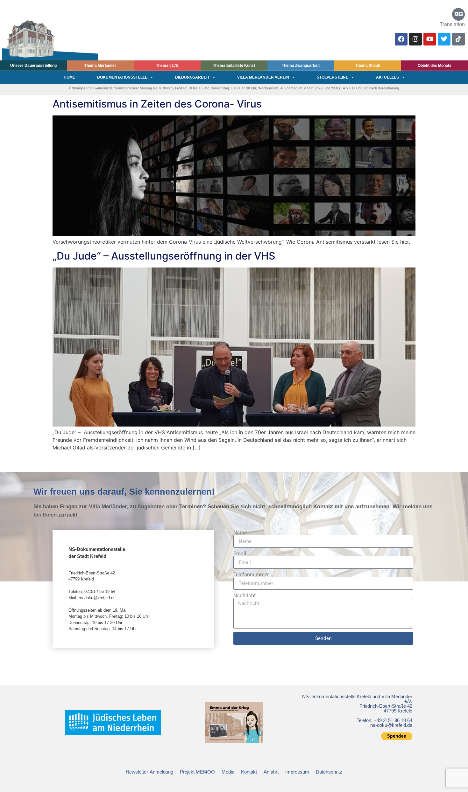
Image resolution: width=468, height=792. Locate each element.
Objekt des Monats (434, 65)
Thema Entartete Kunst (234, 65)
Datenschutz (329, 772)
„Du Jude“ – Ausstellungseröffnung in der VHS (164, 256)
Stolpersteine (332, 77)
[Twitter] (444, 39)
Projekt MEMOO (197, 772)
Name (240, 532)
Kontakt (249, 772)
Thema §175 (167, 65)
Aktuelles (387, 77)
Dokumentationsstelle (122, 77)
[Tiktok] (458, 39)
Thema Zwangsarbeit (301, 65)
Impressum (297, 772)
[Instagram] (415, 39)
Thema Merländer (100, 65)
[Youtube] (429, 39)
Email (239, 553)
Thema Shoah (367, 65)
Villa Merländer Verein (263, 77)
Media (228, 772)
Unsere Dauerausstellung (33, 65)
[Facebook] (401, 39)
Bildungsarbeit (192, 77)
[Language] (458, 14)
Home (69, 77)
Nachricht (244, 595)
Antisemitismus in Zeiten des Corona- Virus (157, 104)
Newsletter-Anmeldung (149, 772)
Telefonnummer (251, 574)
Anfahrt (271, 772)
